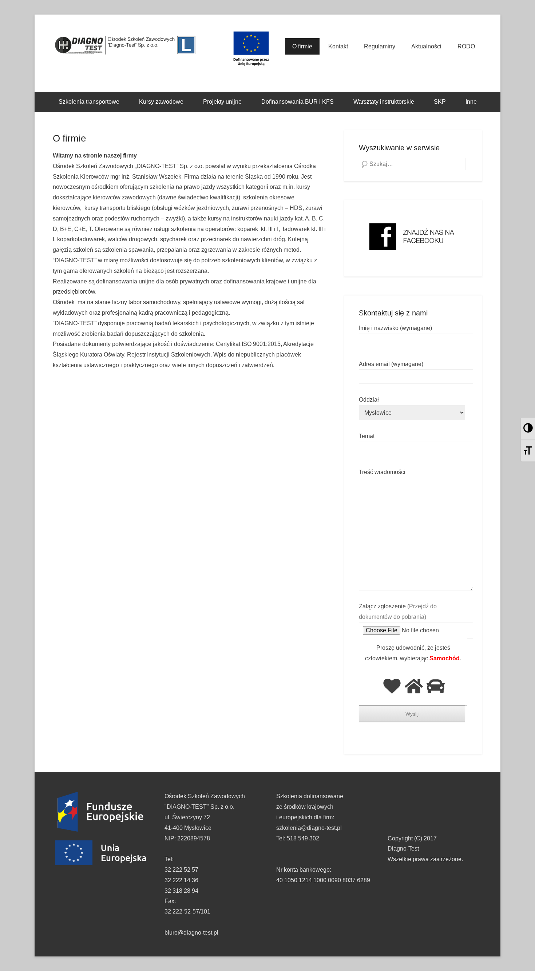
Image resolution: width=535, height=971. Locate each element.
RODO (466, 46)
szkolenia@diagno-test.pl (309, 828)
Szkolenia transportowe (89, 102)
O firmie (302, 46)
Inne (471, 102)
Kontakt (338, 46)
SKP (440, 102)
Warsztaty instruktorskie (383, 102)
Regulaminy (379, 46)
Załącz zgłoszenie (398, 611)
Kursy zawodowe (161, 102)
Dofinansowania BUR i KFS (297, 102)
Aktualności (426, 46)
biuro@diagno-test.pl (191, 933)
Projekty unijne (222, 102)
